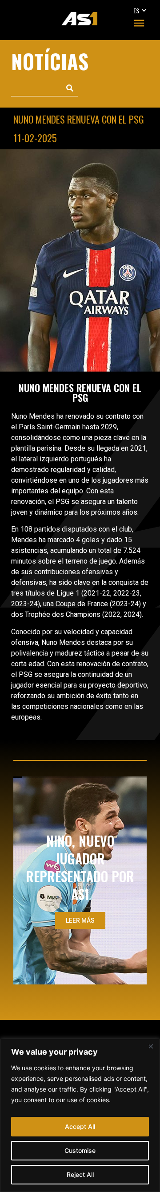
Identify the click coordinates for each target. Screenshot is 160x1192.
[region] (80, 1115)
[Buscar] (70, 88)
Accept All (80, 1126)
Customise (80, 1150)
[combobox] (36, 88)
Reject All (80, 1174)
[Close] (150, 1046)
